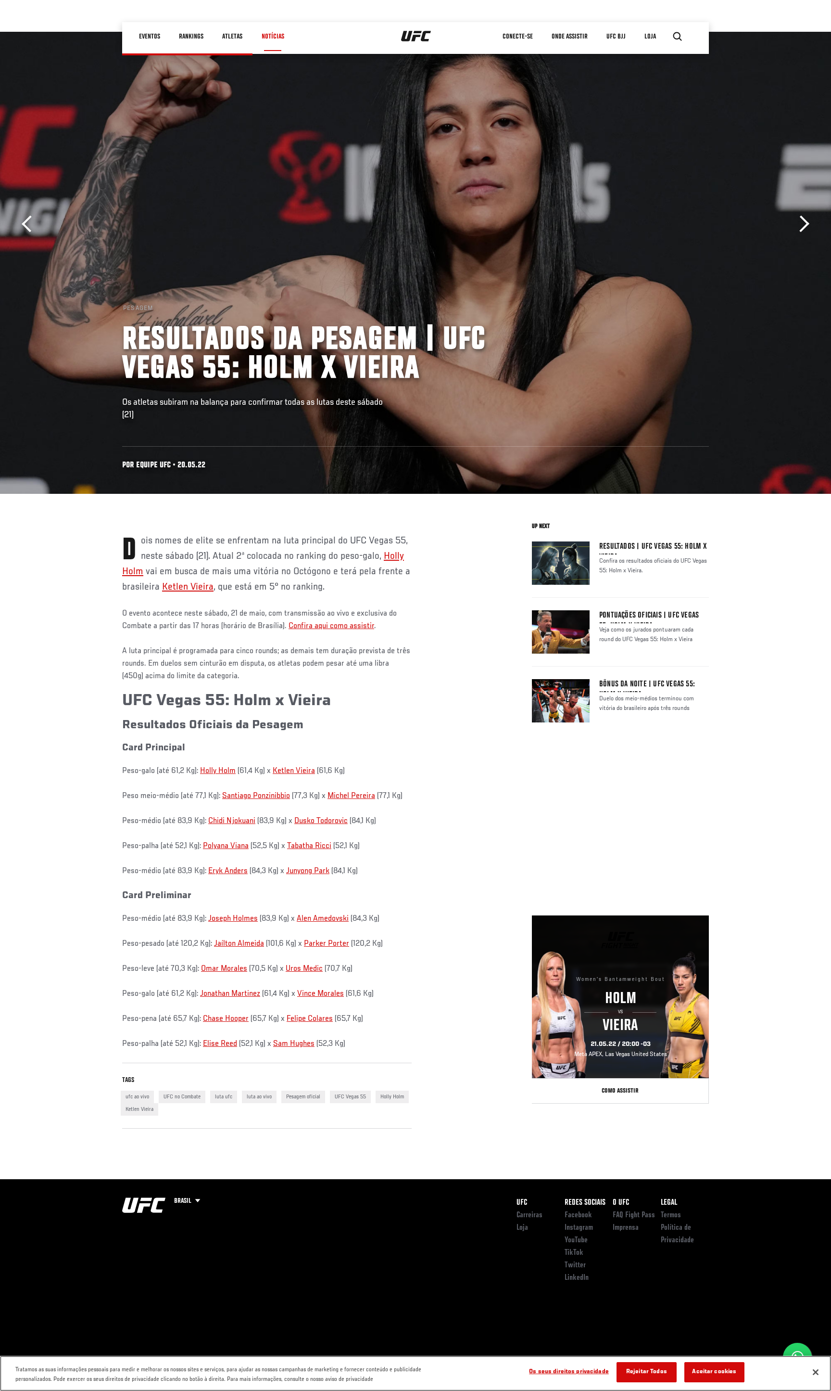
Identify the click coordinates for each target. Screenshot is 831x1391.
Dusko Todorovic (321, 821)
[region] (415, 1373)
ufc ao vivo (137, 1097)
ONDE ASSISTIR (570, 36)
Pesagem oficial (303, 1097)
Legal (669, 1202)
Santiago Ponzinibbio (256, 796)
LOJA (650, 36)
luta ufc (223, 1097)
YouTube (576, 1240)
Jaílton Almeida (239, 944)
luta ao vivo (259, 1097)
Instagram (579, 1228)
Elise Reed (220, 1044)
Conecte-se (518, 36)
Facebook (578, 1215)
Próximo (801, 224)
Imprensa (626, 1228)
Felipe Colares (310, 1019)
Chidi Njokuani (231, 821)
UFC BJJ (616, 36)
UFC (521, 1202)
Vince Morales (320, 994)
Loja (522, 1228)
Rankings (191, 36)
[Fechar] (815, 1372)
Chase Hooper (226, 1019)
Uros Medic (304, 969)
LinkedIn (577, 1278)
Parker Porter (326, 944)
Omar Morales (224, 969)
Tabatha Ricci (309, 846)
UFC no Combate (182, 1097)
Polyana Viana (226, 846)
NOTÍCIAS (273, 36)
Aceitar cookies (714, 1372)
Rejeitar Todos (646, 1372)
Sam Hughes (294, 1044)
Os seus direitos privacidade (569, 1372)
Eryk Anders (228, 871)
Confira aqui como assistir (331, 626)
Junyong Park (307, 871)
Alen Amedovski (323, 918)
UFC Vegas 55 (350, 1097)
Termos (671, 1215)
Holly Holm (218, 771)
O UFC (621, 1202)
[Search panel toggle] (678, 37)
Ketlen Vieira (188, 587)
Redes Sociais (585, 1202)
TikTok (574, 1253)
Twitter (575, 1265)
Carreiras (529, 1215)
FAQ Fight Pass (634, 1215)
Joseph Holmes (233, 918)
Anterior (30, 224)
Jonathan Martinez (230, 994)
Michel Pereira (351, 796)
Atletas (233, 36)
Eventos (150, 36)
